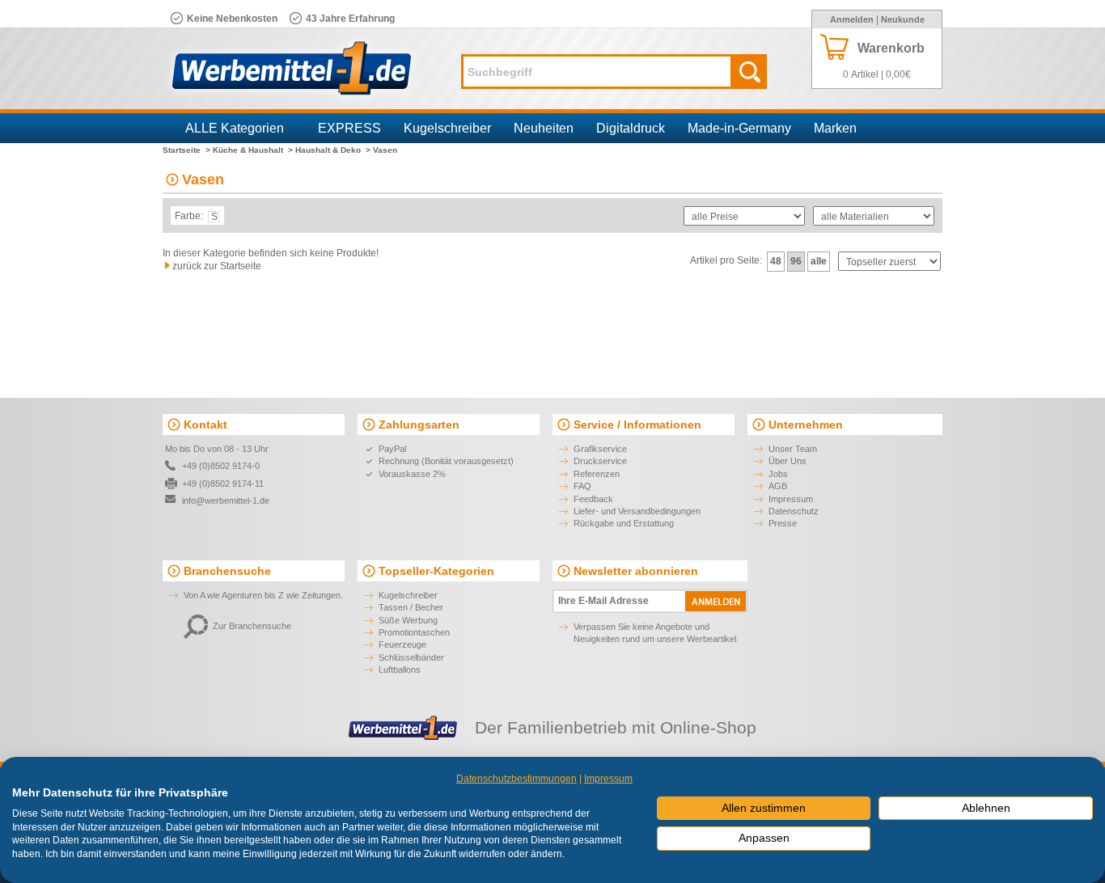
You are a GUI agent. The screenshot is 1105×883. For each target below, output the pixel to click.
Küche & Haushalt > (253, 150)
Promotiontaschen (414, 632)
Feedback (593, 499)
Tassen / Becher (411, 607)
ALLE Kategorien (234, 128)
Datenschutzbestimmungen (516, 778)
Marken (835, 128)
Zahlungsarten (419, 424)
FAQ (582, 486)
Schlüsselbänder (411, 657)
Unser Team (792, 449)
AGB (777, 486)
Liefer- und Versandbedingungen (637, 511)
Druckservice (600, 461)
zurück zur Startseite (216, 266)
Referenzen (597, 474)
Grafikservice (600, 449)
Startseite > (186, 150)
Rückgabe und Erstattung (624, 523)
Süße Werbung (408, 620)
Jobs (778, 474)
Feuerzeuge (402, 644)
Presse (782, 523)
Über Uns (787, 461)
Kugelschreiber (447, 128)
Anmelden (852, 19)
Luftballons (400, 669)
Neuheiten (544, 128)
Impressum (790, 499)
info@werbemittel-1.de (225, 500)
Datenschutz (793, 511)
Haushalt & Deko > (332, 150)
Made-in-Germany (739, 128)
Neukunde (903, 19)
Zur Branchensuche (252, 626)
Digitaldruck (630, 128)
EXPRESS (349, 128)
